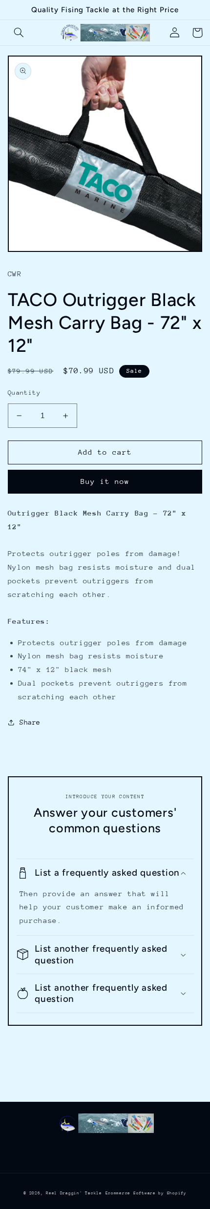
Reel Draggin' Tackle (74, 1192)
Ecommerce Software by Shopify (146, 1192)
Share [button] (30, 722)
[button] (19, 32)
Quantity (24, 392)
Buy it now (105, 481)
